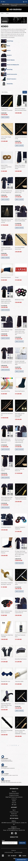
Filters (24, 92)
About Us (14, 791)
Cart (26, 1)
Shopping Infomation (14, 795)
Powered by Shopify (18, 852)
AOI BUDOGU (10, 852)
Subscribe (22, 842)
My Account (14, 813)
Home (2, 13)
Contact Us (14, 799)
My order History (14, 815)
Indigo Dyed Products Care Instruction (14, 797)
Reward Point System (14, 793)
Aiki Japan (14, 804)
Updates (14, 800)
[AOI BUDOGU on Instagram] (16, 833)
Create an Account (14, 812)
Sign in (14, 810)
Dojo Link (14, 802)
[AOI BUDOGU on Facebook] (12, 833)
